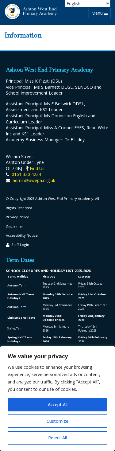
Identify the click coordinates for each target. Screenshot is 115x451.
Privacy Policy (17, 217)
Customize (57, 421)
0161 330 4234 (26, 174)
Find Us (37, 168)
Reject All (57, 438)
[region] (57, 398)
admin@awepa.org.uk (34, 180)
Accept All (57, 404)
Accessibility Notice (22, 235)
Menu (100, 13)
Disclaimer (14, 226)
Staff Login (20, 244)
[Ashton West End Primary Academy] (31, 11)
